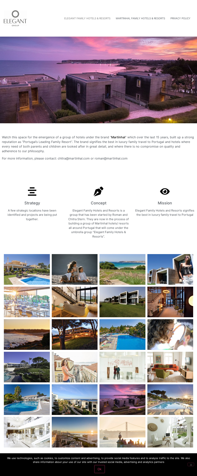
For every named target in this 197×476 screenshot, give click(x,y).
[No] (191, 464)
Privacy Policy (180, 18)
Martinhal (118, 137)
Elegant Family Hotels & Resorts (87, 18)
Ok (100, 469)
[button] (4, 80)
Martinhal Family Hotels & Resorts (140, 18)
